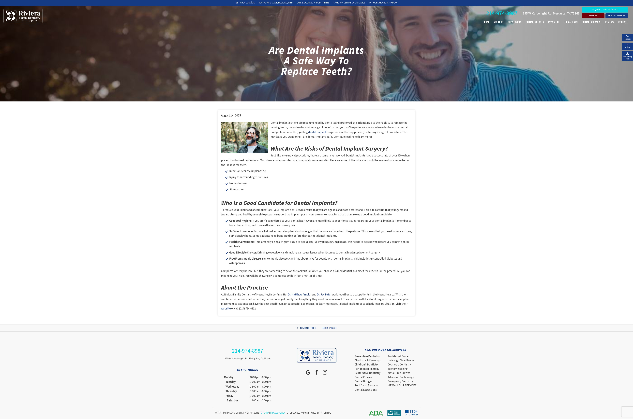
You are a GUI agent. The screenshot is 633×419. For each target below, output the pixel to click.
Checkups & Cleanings (368, 361)
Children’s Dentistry (366, 365)
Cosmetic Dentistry (399, 365)
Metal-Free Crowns (399, 373)
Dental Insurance (591, 22)
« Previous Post (306, 328)
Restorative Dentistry (367, 373)
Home (486, 22)
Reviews (609, 22)
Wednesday (232, 387)
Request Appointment (605, 9)
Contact (623, 22)
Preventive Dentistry (367, 356)
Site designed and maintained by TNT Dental (309, 412)
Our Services (515, 22)
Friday (229, 396)
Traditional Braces (398, 356)
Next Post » (329, 328)
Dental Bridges (363, 381)
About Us (498, 22)
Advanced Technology (401, 377)
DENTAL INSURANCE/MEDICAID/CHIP (276, 3)
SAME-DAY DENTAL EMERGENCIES (349, 3)
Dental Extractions (366, 390)
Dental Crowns (363, 377)
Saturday (232, 401)
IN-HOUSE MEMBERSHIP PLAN (383, 3)
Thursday (231, 391)
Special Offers (616, 15)
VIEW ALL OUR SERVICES (402, 386)
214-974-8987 (502, 13)
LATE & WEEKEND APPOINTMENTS (313, 3)
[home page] (23, 16)
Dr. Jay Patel (324, 295)
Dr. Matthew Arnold (299, 295)
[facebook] (316, 372)
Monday (228, 377)
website (226, 309)
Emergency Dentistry (400, 381)
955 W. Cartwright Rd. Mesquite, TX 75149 (551, 13)
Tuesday (231, 382)
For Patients (571, 22)
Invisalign (553, 22)
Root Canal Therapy (366, 386)
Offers (593, 15)
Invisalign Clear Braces (401, 361)
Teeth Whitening (398, 369)
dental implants (317, 132)
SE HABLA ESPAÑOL (245, 3)
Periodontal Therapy (367, 369)
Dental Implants (535, 22)
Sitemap (265, 412)
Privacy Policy (277, 412)
